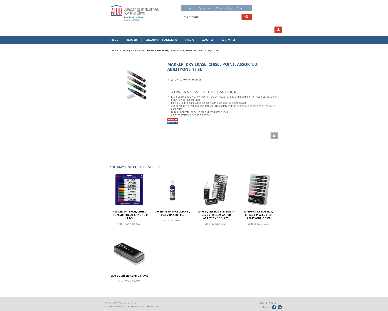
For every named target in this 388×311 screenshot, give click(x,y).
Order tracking (223, 8)
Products (131, 39)
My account (204, 8)
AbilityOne (138, 50)
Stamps (189, 39)
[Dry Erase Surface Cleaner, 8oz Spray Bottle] (172, 189)
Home (114, 39)
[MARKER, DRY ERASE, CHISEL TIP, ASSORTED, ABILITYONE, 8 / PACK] (129, 189)
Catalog (125, 50)
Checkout (242, 8)
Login (189, 8)
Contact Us (228, 39)
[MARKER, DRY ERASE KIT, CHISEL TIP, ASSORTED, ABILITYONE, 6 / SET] (258, 189)
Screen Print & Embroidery (161, 39)
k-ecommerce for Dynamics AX (143, 306)
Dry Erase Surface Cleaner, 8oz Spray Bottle (172, 213)
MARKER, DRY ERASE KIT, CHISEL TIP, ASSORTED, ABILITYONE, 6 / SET (258, 215)
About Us (207, 39)
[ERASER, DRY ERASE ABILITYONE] (129, 253)
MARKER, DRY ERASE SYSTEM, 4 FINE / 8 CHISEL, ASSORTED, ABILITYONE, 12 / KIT (215, 215)
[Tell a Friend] (274, 135)
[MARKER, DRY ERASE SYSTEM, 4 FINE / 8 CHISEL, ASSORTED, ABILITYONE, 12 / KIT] (215, 189)
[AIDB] (134, 13)
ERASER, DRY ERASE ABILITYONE (129, 275)
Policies (272, 302)
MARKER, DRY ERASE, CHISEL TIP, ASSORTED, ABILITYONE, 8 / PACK (129, 215)
